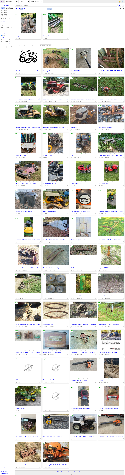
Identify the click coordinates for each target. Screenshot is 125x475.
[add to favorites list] (16, 38)
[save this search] (123, 5)
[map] (24, 9)
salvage (4, 35)
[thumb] (19, 9)
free (3, 25)
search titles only (6, 11)
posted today (5, 14)
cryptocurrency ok (6, 41)
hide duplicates (5, 16)
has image (4, 12)
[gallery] (22, 9)
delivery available (6, 39)
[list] (16, 9)
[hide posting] (40, 38)
